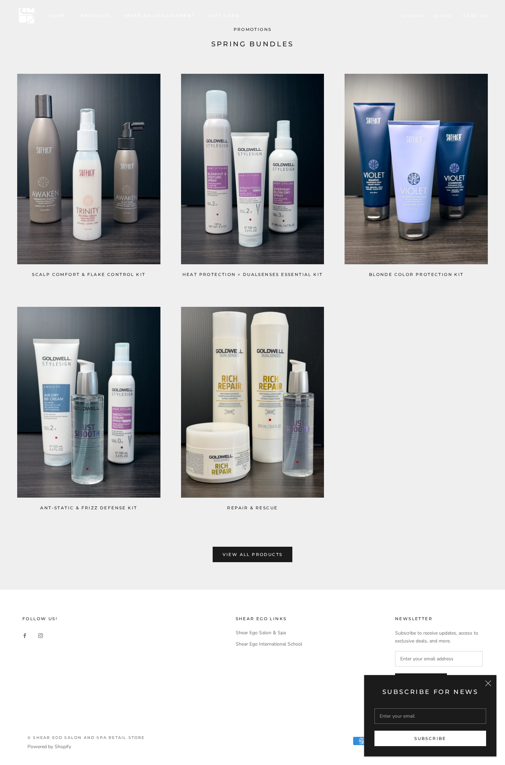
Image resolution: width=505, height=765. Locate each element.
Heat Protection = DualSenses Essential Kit (252, 274)
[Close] (488, 683)
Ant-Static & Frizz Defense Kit (88, 507)
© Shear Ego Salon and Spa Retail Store (86, 737)
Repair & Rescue (252, 507)
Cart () (475, 15)
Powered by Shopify (49, 746)
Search (443, 16)
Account (413, 16)
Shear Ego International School (269, 644)
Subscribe (430, 738)
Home (57, 15)
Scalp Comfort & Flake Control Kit (88, 274)
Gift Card (224, 15)
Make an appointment (160, 15)
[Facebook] (24, 635)
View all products (253, 554)
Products (95, 15)
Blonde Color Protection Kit (416, 274)
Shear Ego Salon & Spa (261, 632)
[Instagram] (40, 635)
